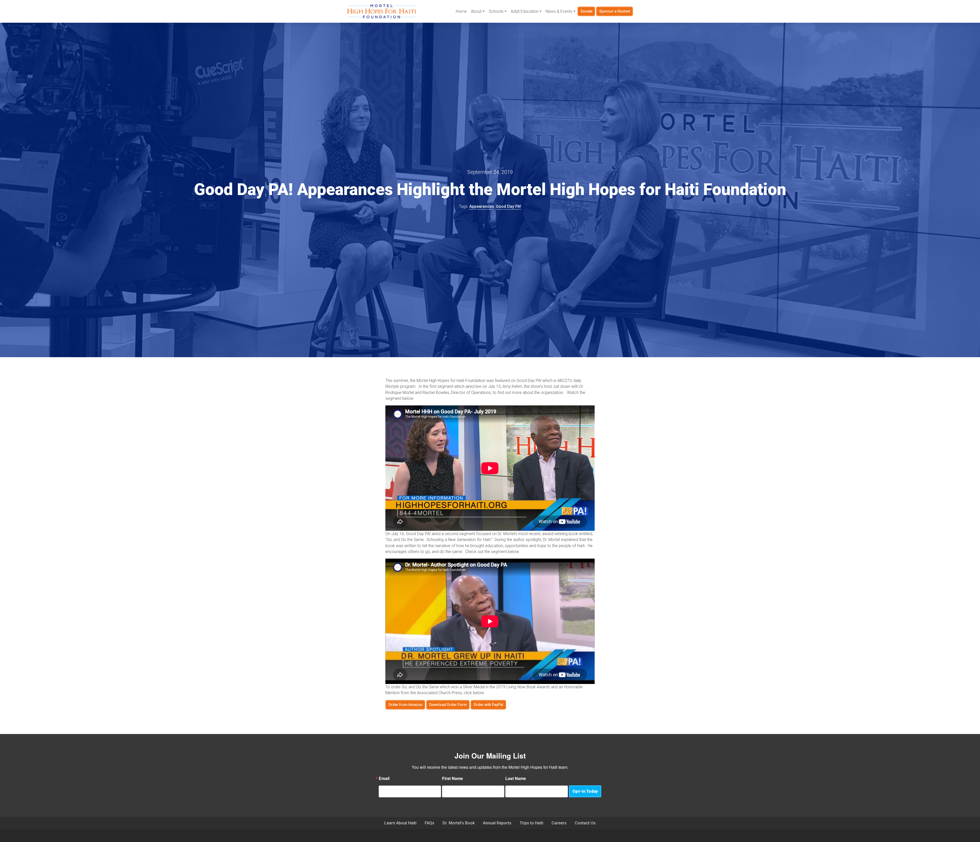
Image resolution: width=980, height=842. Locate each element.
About (476, 11)
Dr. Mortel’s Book (459, 823)
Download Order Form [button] (448, 705)
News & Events (559, 11)
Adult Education (524, 11)
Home (461, 11)
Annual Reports (497, 823)
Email (384, 778)
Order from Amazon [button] (405, 705)
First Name (452, 778)
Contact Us (585, 823)
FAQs (429, 823)
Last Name (515, 778)
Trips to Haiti (531, 823)
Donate (586, 11)
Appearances (481, 206)
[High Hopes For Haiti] (381, 11)
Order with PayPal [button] (488, 705)
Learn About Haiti (400, 823)
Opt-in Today (585, 791)
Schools (496, 11)
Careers (559, 823)
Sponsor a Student (614, 11)
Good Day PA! (508, 206)
